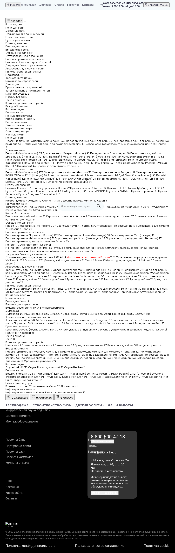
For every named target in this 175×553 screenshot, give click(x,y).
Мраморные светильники (37, 358)
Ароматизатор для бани (85, 279)
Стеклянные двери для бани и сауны (32, 257)
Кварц (102, 200)
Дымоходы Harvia (77, 313)
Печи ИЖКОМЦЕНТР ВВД (128, 156)
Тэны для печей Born (149, 323)
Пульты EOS (155, 188)
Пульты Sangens (29, 194)
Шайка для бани (98, 269)
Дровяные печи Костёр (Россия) (137, 163)
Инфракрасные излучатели (66, 392)
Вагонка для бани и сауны (35, 288)
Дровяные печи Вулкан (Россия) (58, 166)
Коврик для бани (28, 279)
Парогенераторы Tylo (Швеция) (132, 235)
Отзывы (11, 498)
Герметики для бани (121, 345)
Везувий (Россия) (18, 373)
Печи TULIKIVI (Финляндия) (140, 178)
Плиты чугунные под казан (24, 380)
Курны (39, 351)
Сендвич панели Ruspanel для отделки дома (61, 251)
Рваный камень (46, 210)
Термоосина (77, 292)
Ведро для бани (155, 269)
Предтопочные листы (91, 345)
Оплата (59, 4)
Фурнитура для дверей (123, 260)
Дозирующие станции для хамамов (98, 351)
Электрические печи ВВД (105, 175)
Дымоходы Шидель (50, 313)
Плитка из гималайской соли (25, 216)
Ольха (101, 288)
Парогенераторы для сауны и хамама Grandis (37, 241)
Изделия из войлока (82, 273)
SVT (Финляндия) (44, 373)
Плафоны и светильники (22, 225)
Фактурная (26, 210)
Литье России (101, 373)
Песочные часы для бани (123, 276)
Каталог (16, 20)
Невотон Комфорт (18, 188)
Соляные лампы (146, 216)
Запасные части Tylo (126, 320)
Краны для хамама (60, 351)
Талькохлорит (16, 207)
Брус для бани (119, 288)
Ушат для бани (39, 276)
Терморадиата (21, 292)
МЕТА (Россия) (122, 373)
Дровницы (69, 386)
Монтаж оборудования (21, 421)
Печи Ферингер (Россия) (23, 159)
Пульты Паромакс (144, 191)
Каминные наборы (46, 386)
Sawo (100, 260)
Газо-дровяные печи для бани (134, 140)
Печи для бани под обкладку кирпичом (57, 144)
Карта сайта (14, 493)
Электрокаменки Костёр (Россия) (67, 172)
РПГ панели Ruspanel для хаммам (28, 247)
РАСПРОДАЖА (17, 405)
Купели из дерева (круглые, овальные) (31, 329)
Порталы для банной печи (74, 163)
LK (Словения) (143, 373)
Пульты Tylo (136, 188)
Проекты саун (15, 451)
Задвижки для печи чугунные (41, 376)
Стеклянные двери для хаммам (101, 354)
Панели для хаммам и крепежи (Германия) (48, 354)
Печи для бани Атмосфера (110, 153)
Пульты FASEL (57, 191)
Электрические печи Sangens (113, 172)
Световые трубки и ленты (75, 225)
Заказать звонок (157, 4)
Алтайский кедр (152, 292)
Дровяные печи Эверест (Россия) (66, 153)
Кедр (10, 288)
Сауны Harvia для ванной (46, 367)
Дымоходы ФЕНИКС (20, 313)
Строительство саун (52, 405)
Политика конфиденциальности (30, 546)
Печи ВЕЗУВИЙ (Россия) (59, 156)
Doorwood (34, 260)
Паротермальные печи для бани (89, 140)
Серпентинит (52, 200)
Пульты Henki (51, 194)
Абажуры (48, 225)
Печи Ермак (103, 163)
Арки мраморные (127, 358)
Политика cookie (157, 546)
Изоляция (13, 345)
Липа (136, 288)
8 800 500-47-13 (112, 3)
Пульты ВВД (77, 191)
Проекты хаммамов (19, 457)
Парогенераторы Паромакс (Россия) (31, 235)
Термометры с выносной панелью (28, 269)
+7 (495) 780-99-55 (132, 3)
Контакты (88, 4)
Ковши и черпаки (18, 273)
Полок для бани (81, 288)
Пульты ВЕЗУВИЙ (119, 191)
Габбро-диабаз (16, 200)
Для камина (136, 207)
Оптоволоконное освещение (115, 225)
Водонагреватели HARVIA (23, 307)
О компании (28, 4)
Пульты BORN (97, 191)
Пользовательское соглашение (99, 546)
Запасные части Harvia (56, 320)
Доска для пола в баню (50, 292)
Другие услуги (89, 405)
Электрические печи (48, 140)
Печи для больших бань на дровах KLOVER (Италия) (76, 159)
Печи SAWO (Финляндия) (79, 178)
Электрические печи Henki (67, 175)
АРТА (87, 257)
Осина (94, 292)
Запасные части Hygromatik (86, 323)
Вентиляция (64, 345)
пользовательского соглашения (117, 535)
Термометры (94, 276)
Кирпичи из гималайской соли (66, 216)
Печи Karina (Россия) (140, 175)
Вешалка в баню (109, 273)
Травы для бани (141, 279)
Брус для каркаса (149, 345)
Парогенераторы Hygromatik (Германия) (134, 238)
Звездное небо (20, 229)
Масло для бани (116, 279)
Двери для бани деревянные (64, 260)
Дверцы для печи (118, 376)
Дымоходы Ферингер (105, 313)
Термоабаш (109, 292)
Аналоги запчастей (120, 323)
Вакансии (12, 487)
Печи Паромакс (109, 178)
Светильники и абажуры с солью (111, 216)
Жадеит (35, 200)
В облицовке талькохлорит (104, 144)
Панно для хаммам (69, 358)
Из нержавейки (53, 307)
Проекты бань (15, 439)
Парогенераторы (19, 351)
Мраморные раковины (40, 361)
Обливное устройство (69, 269)
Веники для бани (54, 279)
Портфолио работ (18, 446)
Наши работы (120, 405)
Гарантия (73, 4)
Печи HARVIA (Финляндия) (23, 153)
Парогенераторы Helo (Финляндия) (29, 238)
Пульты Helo (116, 188)
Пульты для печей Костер (88, 188)
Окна (10, 339)
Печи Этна (155, 156)
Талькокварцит (115, 207)
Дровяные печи (17, 140)
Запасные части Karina (48, 323)
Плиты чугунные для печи (150, 376)
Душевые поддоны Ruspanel (149, 329)
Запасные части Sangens (92, 320)
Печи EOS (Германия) (31, 181)
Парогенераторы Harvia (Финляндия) (84, 235)
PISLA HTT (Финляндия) (73, 373)
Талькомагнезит (40, 207)
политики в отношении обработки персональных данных (65, 535)
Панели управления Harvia (51, 188)
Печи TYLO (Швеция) (32, 175)
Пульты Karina (36, 191)
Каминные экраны (18, 386)
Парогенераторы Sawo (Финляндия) (80, 238)
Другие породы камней (79, 200)
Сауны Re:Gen (74, 367)
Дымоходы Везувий (135, 313)
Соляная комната (18, 416)
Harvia (18, 260)
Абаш (62, 288)
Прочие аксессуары (138, 273)
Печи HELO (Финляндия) (42, 178)
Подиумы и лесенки (19, 332)
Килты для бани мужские (50, 273)
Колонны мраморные (98, 358)
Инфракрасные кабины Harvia (25, 392)
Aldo (146, 260)
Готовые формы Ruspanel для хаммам (78, 247)
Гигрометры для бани (67, 276)
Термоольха (129, 292)
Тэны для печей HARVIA (22, 320)
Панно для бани (17, 301)
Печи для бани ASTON (39, 163)
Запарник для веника (127, 269)
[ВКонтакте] (93, 468)
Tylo (89, 260)
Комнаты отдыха (17, 462)
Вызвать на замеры (104, 492)
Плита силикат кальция (38, 345)
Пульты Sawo (15, 191)
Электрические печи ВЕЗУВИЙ (70, 181)
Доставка (45, 4)
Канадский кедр (17, 295)
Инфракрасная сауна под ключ (27, 410)
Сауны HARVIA (16, 367)
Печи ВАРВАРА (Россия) (93, 156)
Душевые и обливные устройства (106, 329)
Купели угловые (70, 329)
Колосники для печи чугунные (83, 376)
